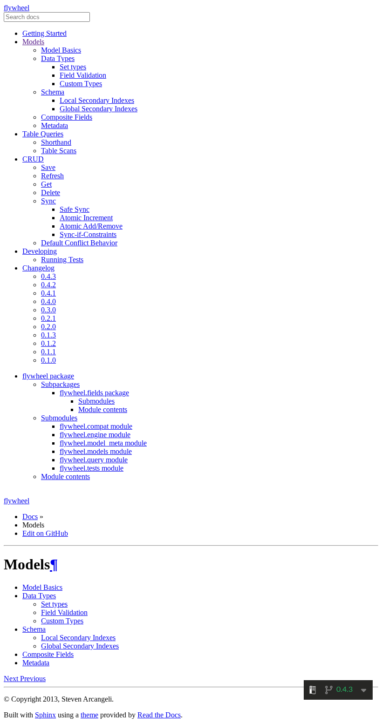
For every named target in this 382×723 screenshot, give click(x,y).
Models (33, 42)
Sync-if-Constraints (88, 234)
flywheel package (48, 376)
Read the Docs (159, 715)
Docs (30, 516)
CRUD (33, 159)
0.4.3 (48, 276)
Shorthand (56, 142)
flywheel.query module (94, 460)
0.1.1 (48, 352)
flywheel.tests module (91, 468)
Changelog (38, 268)
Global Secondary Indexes (98, 109)
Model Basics (61, 50)
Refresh (52, 176)
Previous (33, 678)
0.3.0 (48, 310)
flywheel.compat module (96, 426)
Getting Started (44, 33)
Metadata (54, 125)
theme (89, 715)
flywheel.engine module (95, 435)
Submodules (96, 401)
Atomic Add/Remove (91, 226)
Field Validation (83, 75)
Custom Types (81, 84)
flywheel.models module (96, 451)
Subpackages (60, 384)
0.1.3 (48, 335)
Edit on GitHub (45, 533)
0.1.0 (48, 360)
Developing (39, 251)
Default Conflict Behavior (79, 243)
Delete (50, 192)
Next (12, 678)
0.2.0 (48, 327)
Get (46, 184)
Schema (52, 92)
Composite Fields (66, 117)
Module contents (102, 409)
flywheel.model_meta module (103, 443)
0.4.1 (48, 293)
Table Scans (58, 151)
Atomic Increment (86, 218)
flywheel (16, 8)
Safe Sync (74, 209)
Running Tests (62, 260)
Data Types (58, 58)
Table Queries (42, 134)
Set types (73, 67)
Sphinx (45, 715)
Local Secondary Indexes (97, 100)
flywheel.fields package (94, 393)
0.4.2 (48, 285)
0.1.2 (48, 343)
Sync (48, 201)
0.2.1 (48, 318)
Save (48, 167)
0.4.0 (48, 301)
